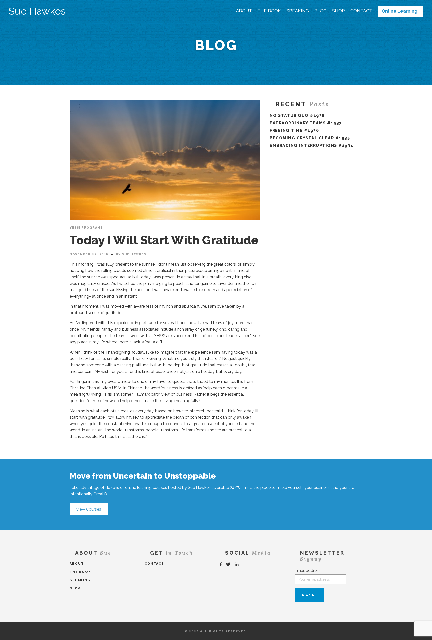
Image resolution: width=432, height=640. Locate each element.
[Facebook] (221, 564)
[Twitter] (228, 564)
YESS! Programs (86, 227)
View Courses (88, 509)
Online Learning (400, 11)
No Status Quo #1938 (297, 115)
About (244, 10)
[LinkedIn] (237, 564)
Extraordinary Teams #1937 (306, 123)
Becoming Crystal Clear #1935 (310, 138)
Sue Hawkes (37, 11)
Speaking (297, 10)
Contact (361, 10)
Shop (338, 10)
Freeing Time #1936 (294, 130)
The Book (269, 10)
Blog (320, 10)
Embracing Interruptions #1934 (312, 145)
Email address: (308, 570)
